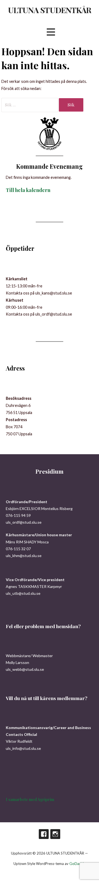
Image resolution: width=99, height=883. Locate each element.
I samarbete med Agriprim (30, 799)
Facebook (44, 834)
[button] (50, 32)
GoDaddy (77, 863)
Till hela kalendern (28, 190)
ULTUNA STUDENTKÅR (49, 10)
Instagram (55, 834)
